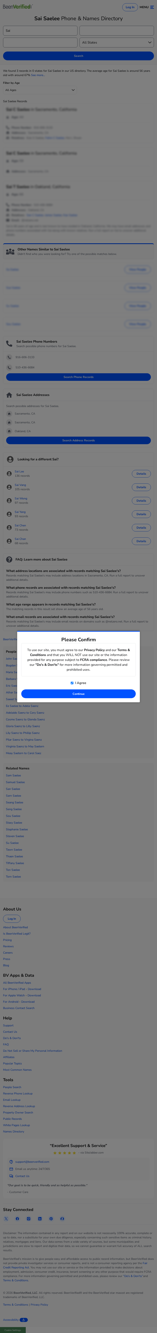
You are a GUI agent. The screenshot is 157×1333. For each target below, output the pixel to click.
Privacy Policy (94, 650)
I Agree (80, 683)
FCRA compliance (93, 659)
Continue (79, 694)
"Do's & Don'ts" (47, 664)
